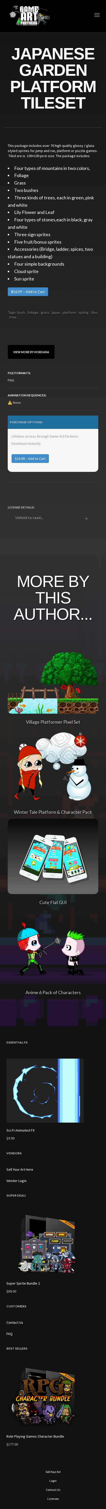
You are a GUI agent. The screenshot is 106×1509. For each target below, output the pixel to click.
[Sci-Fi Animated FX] (53, 1090)
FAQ (9, 1333)
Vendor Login (16, 1180)
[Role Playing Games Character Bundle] (53, 1396)
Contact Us (14, 1322)
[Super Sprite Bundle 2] (53, 1243)
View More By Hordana (31, 351)
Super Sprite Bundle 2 (23, 1283)
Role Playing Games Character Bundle (35, 1436)
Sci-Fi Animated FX (20, 1130)
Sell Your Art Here (19, 1169)
